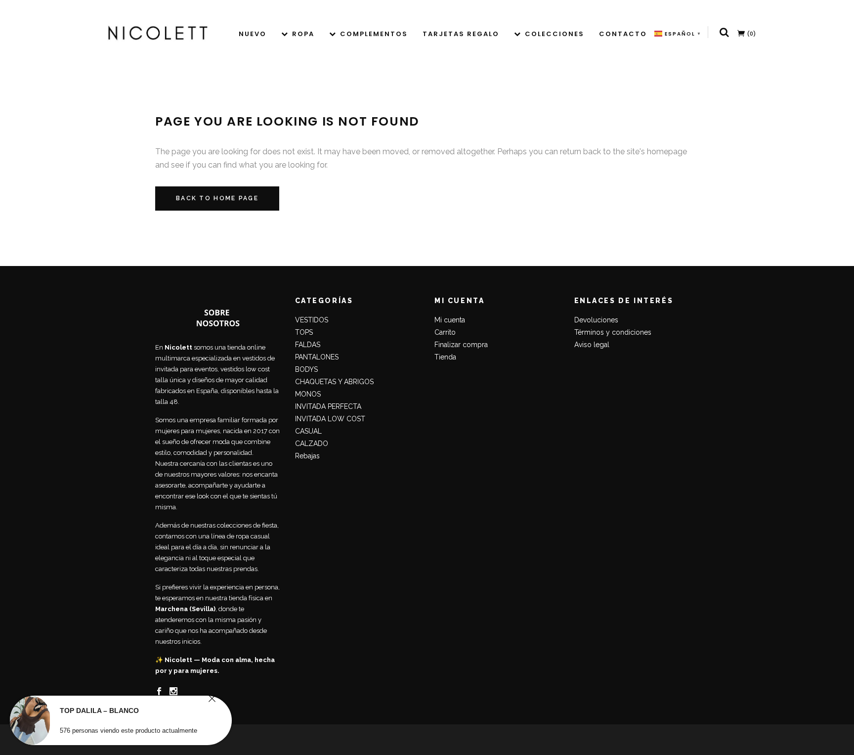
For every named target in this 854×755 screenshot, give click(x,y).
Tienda (445, 357)
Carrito (445, 332)
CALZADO (311, 443)
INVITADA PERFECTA (328, 406)
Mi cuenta (449, 320)
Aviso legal (591, 345)
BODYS (306, 369)
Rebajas (307, 456)
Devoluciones (596, 320)
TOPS (304, 332)
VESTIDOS (311, 320)
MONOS (308, 394)
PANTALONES (317, 357)
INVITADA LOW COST (330, 419)
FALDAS (307, 345)
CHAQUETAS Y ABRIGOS (334, 382)
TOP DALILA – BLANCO (99, 710)
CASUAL (308, 431)
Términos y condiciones (612, 332)
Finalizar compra (461, 345)
